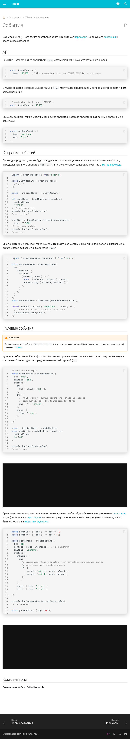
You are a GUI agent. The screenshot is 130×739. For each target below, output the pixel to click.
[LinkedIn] (125, 733)
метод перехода (111, 164)
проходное (34, 517)
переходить (81, 36)
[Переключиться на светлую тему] (118, 4)
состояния (110, 36)
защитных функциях (36, 521)
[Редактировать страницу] (125, 25)
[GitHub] (114, 733)
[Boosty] (119, 733)
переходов (119, 513)
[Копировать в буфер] (124, 70)
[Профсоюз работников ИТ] (108, 733)
